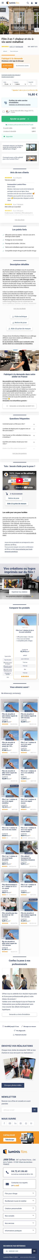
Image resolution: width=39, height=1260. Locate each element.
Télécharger (9, 1140)
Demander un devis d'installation (19, 1014)
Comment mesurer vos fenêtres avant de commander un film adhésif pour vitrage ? (13, 147)
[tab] (3, 1252)
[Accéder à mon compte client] (32, 3)
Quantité (31, 82)
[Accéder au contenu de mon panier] (36, 3)
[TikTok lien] (31, 1123)
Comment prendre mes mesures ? (11, 75)
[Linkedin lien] (15, 1123)
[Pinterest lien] (26, 1123)
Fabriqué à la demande (12, 58)
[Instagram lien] (20, 1123)
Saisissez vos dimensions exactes (19, 104)
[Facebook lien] (4, 1123)
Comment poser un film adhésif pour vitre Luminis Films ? (13, 158)
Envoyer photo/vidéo (12, 1085)
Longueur (16, 82)
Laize (4, 82)
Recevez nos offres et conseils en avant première (16, 1102)
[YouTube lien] (10, 1123)
